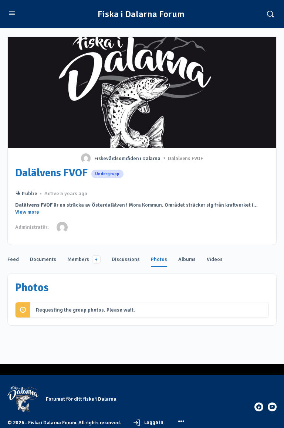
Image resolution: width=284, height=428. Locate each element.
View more (27, 212)
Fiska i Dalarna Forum (141, 14)
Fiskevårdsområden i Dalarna (127, 158)
